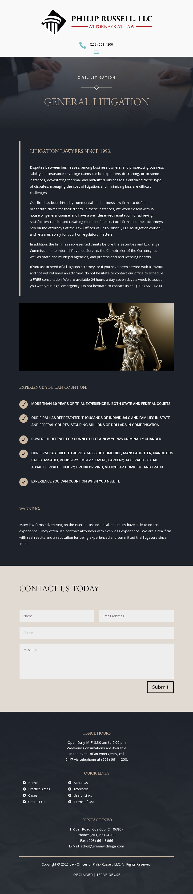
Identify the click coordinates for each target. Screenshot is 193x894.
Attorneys (81, 789)
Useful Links (83, 795)
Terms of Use (84, 801)
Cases (32, 795)
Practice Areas (39, 789)
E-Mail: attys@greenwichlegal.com (96, 846)
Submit (160, 687)
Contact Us (36, 801)
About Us (81, 782)
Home (33, 782)
